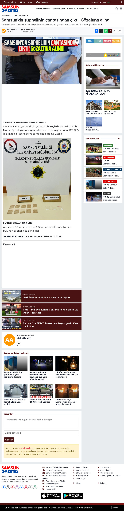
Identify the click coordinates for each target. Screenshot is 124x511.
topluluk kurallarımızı (27, 448)
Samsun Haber (43, 9)
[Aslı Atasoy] (9, 340)
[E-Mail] (19, 344)
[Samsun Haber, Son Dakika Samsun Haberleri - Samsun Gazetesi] (11, 9)
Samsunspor (59, 9)
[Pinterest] (13, 487)
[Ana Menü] (121, 8)
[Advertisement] (41, 102)
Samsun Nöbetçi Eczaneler (57, 467)
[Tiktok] (30, 487)
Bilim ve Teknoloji (83, 473)
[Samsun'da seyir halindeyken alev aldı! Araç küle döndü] (67, 391)
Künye (78, 483)
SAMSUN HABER (13, 236)
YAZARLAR (43, 2)
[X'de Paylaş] (101, 31)
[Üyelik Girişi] (120, 2)
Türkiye (107, 193)
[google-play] (73, 496)
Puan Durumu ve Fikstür (56, 481)
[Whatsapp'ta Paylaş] (106, 31)
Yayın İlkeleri (81, 478)
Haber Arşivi (51, 489)
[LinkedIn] (21, 487)
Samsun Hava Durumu (55, 470)
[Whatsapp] (35, 487)
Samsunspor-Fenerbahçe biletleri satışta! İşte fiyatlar (110, 162)
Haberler (6, 16)
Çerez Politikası (106, 473)
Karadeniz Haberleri (112, 169)
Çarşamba (108, 145)
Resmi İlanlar (92, 9)
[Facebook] (4, 487)
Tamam (115, 507)
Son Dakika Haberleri (54, 486)
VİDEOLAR (27, 2)
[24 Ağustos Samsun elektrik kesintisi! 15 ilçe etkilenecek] (67, 363)
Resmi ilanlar (105, 470)
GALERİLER (11, 2)
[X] (8, 487)
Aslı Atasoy (24, 338)
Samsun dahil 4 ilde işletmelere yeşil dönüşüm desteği (13, 374)
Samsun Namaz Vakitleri (56, 473)
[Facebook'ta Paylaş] (96, 31)
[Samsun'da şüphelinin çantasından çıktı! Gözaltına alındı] (41, 60)
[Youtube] (26, 487)
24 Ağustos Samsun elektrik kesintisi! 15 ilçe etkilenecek (66, 374)
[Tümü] (119, 139)
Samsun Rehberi (75, 9)
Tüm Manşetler (52, 484)
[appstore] (51, 496)
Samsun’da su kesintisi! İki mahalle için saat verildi (15, 402)
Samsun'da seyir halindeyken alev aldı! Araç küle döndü (66, 402)
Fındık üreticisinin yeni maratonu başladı (111, 174)
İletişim (103, 483)
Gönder (9, 440)
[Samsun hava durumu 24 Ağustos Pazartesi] (41, 391)
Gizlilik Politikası (82, 476)
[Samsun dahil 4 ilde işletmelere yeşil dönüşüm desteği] (15, 363)
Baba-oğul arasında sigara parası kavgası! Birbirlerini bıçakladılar (111, 199)
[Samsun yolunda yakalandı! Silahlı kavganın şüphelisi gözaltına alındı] (41, 363)
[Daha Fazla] (110, 31)
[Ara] (117, 8)
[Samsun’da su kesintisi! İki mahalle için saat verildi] (15, 391)
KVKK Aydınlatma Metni (110, 476)
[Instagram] (17, 487)
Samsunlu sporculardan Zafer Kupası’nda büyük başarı (111, 150)
